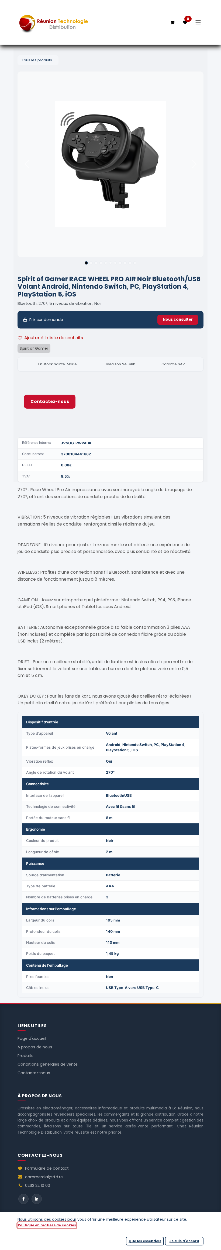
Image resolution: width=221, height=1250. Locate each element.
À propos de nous (35, 1047)
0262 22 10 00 (37, 1185)
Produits (25, 1055)
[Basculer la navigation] (198, 22)
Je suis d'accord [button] (184, 1241)
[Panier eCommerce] (172, 22)
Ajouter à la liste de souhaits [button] (53, 338)
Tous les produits (37, 60)
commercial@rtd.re (44, 1177)
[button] (27, 164)
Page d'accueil (32, 1038)
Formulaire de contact (47, 1168)
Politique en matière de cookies (47, 1225)
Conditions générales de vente (48, 1064)
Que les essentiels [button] (145, 1241)
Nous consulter (178, 319)
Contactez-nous (49, 401)
